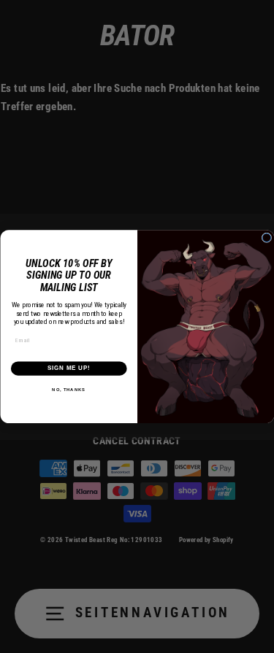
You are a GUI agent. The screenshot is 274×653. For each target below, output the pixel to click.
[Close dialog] (266, 237)
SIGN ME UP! (68, 368)
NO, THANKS (68, 389)
